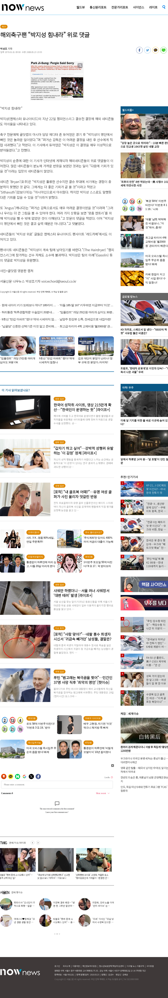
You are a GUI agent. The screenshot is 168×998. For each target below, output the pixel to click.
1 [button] (54, 934)
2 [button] (57, 934)
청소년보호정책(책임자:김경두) (111, 966)
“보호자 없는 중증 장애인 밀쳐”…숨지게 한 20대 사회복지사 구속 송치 (92, 876)
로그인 (57, 966)
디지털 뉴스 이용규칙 (135, 966)
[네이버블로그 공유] (163, 52)
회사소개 (66, 966)
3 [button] (59, 934)
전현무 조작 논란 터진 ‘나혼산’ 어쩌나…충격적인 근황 (63, 906)
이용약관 (76, 966)
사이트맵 (150, 966)
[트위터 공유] (147, 52)
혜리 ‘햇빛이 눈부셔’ (104, 904)
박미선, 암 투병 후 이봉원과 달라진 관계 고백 (24, 906)
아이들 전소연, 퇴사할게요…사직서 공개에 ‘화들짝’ (63, 922)
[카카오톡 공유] (155, 52)
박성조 (3, 48)
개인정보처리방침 (89, 966)
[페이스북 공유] (139, 52)
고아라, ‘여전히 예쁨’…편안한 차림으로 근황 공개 (102, 922)
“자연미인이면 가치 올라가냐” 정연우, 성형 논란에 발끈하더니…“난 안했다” (53, 876)
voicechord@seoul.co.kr (58, 281)
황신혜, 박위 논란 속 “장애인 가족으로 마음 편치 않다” (24, 922)
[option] (55, 864)
